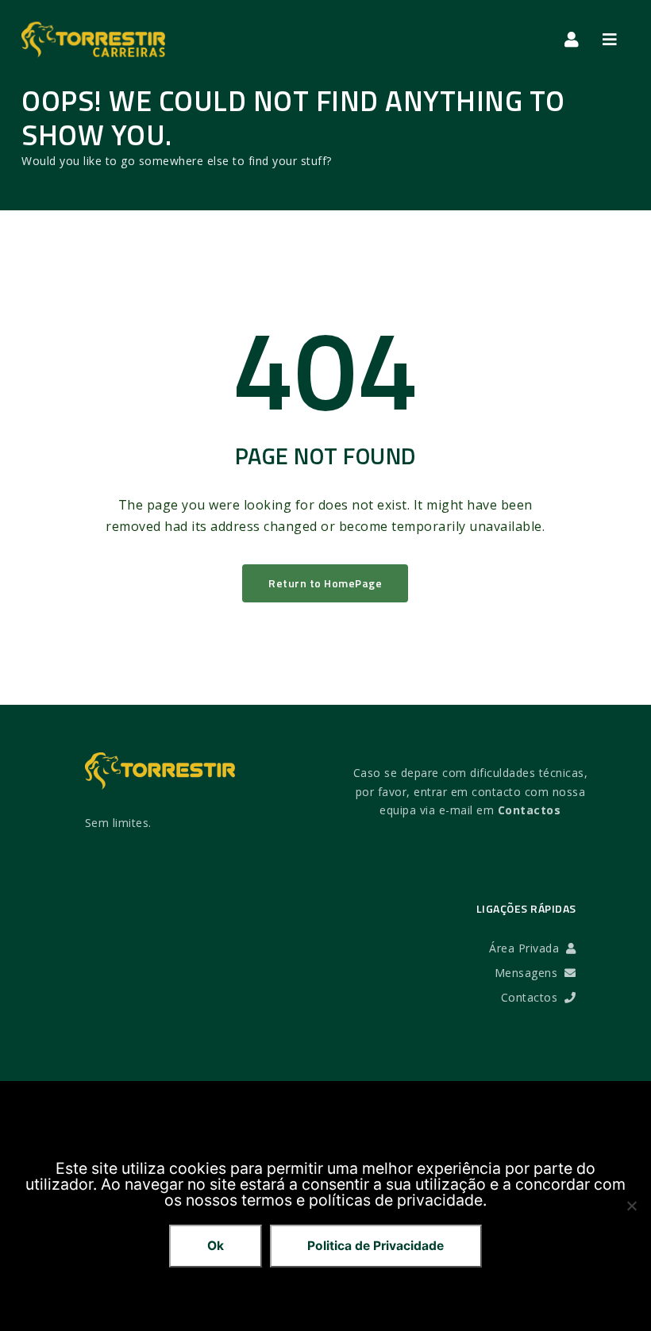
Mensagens (530, 972)
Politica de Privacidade (375, 1245)
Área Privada (527, 948)
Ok (215, 1245)
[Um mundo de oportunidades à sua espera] (93, 39)
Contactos (529, 809)
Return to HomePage (325, 583)
